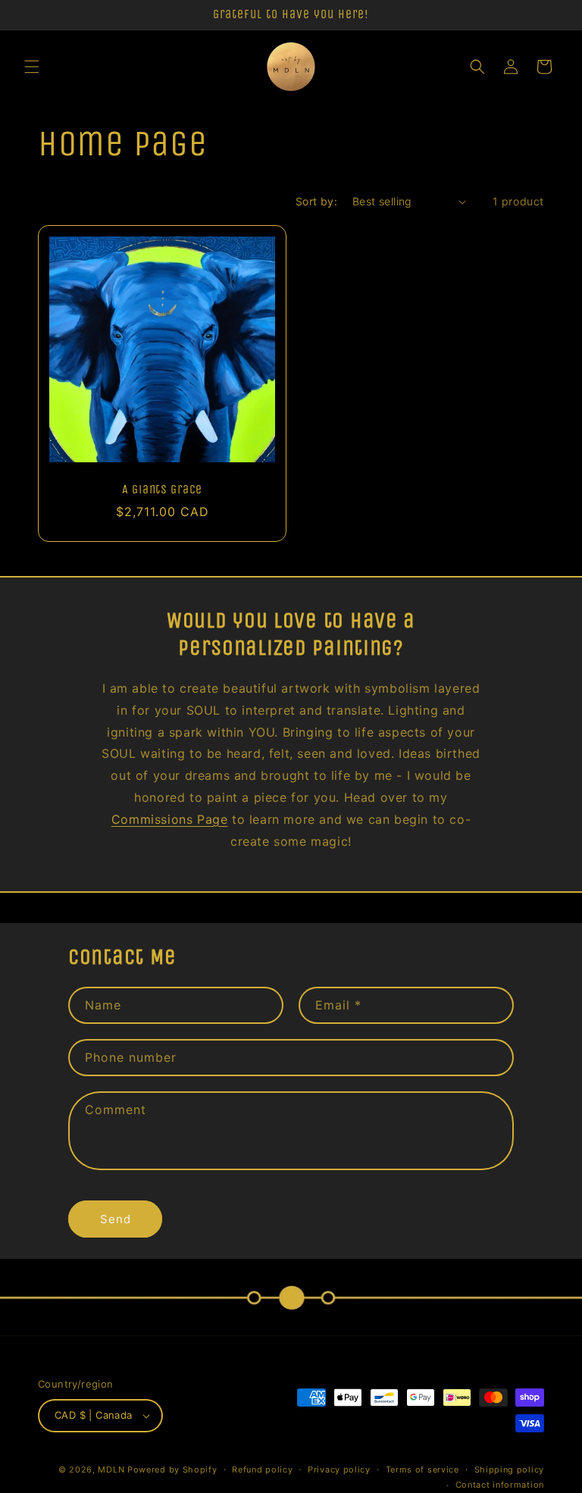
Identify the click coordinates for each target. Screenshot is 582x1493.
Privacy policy (339, 1469)
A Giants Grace (162, 489)
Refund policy (262, 1469)
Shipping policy (509, 1469)
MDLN (111, 1469)
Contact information (499, 1484)
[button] (31, 66)
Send (115, 1219)
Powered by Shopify (172, 1469)
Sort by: (316, 201)
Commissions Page (169, 819)
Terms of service (422, 1469)
